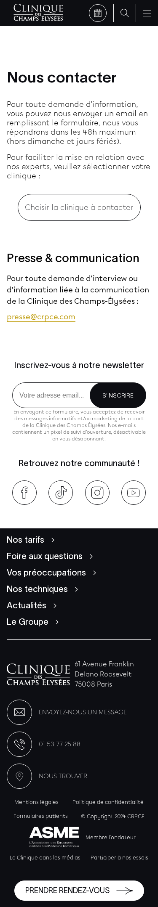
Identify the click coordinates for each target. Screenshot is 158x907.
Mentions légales (36, 802)
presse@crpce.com (41, 316)
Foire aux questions (45, 556)
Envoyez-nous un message (83, 712)
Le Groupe (27, 621)
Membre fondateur (111, 837)
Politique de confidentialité (108, 802)
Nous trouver (63, 776)
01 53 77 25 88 (59, 744)
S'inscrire (118, 395)
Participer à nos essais (119, 857)
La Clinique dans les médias (45, 857)
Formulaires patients (40, 816)
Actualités (26, 605)
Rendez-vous (98, 13)
